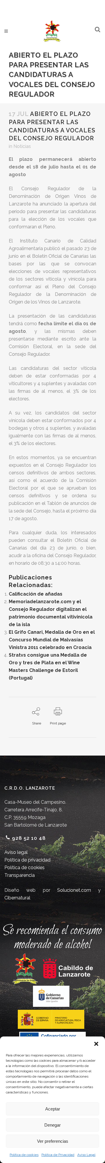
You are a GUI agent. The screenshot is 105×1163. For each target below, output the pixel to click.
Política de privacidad (27, 860)
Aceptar (52, 1108)
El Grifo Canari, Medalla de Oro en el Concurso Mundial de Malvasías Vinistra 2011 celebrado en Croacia (52, 639)
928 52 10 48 (29, 838)
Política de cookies (24, 1155)
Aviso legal (16, 852)
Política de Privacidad (57, 1155)
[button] (96, 1044)
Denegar (52, 1124)
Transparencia (19, 875)
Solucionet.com (74, 890)
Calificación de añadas (35, 594)
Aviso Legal (86, 1155)
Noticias (22, 146)
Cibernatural (17, 898)
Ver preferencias (52, 1141)
